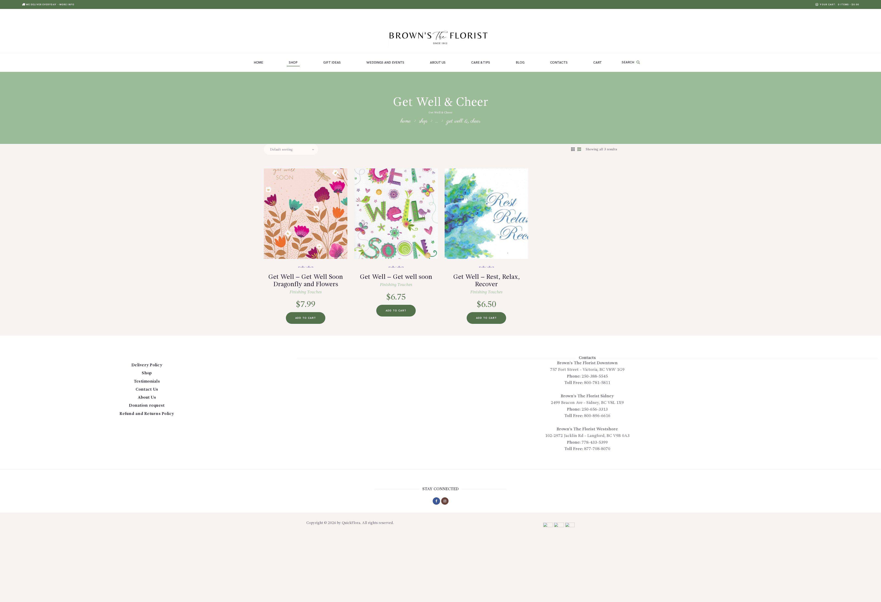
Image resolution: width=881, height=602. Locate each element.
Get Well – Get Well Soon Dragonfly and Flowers (305, 281)
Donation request (146, 405)
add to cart (305, 317)
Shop (423, 121)
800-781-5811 (597, 383)
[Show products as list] (579, 149)
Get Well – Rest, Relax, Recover (486, 281)
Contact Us (147, 389)
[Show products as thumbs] (573, 149)
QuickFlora (351, 523)
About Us (147, 397)
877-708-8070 (597, 449)
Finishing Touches (306, 292)
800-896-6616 (597, 416)
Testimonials (147, 381)
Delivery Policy (146, 365)
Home (406, 121)
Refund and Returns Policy (147, 414)
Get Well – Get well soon (396, 277)
